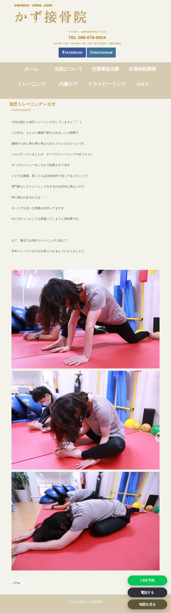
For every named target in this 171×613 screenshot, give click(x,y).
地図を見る (147, 604)
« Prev (16, 582)
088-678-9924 (92, 37)
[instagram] (101, 53)
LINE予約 (147, 580)
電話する (147, 592)
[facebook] (72, 53)
